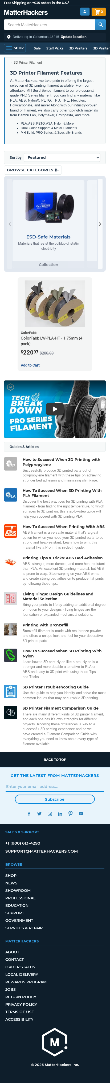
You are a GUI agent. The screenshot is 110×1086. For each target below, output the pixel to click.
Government (19, 920)
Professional (20, 898)
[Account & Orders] (85, 11)
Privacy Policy (21, 1004)
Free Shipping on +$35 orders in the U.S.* (36, 3)
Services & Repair (24, 928)
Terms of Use (19, 1012)
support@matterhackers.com (41, 851)
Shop (11, 875)
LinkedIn (60, 813)
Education (16, 905)
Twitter (39, 813)
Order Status (20, 967)
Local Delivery (21, 974)
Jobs (10, 989)
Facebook (29, 813)
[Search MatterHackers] (100, 24)
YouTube (80, 813)
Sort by (16, 157)
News (11, 883)
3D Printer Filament (28, 62)
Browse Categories (31, 170)
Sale (37, 48)
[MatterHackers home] (26, 13)
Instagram (49, 813)
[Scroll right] (100, 224)
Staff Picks (54, 48)
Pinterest (70, 813)
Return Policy (20, 997)
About (12, 952)
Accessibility (19, 1019)
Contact (14, 959)
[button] (55, 37)
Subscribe (54, 799)
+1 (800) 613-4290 (22, 843)
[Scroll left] (9, 224)
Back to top (55, 760)
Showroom (18, 890)
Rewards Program (26, 982)
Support (14, 913)
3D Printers (78, 48)
